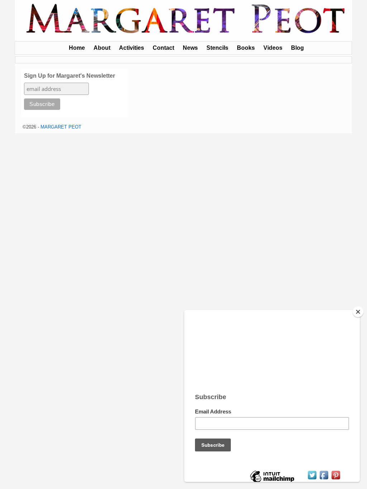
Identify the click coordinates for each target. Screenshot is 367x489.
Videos (272, 48)
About (102, 48)
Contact (163, 48)
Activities (131, 48)
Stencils (217, 48)
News (190, 48)
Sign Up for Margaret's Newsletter (69, 76)
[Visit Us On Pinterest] (336, 479)
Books (246, 48)
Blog (297, 48)
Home (77, 48)
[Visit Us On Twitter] (312, 479)
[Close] (358, 311)
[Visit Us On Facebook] (324, 479)
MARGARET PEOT (60, 127)
